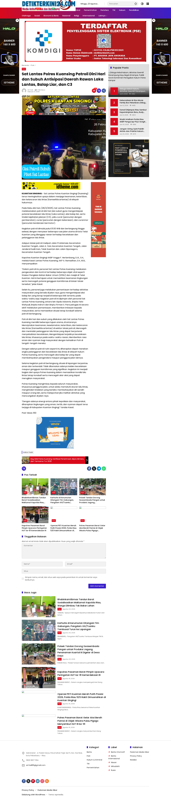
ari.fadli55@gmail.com (35, 765)
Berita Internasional (114, 757)
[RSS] (47, 781)
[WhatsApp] (104, 468)
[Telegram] (99, 468)
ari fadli (30, 90)
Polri (23, 69)
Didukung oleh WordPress (33, 794)
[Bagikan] (104, 91)
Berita (89, 752)
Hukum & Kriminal (94, 760)
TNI (88, 763)
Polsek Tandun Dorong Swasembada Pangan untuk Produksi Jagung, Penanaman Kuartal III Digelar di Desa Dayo (92, 500)
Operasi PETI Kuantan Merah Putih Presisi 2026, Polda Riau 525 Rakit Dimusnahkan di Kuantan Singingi (63, 528)
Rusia (113, 770)
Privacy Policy (136, 756)
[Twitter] (94, 468)
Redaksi (133, 760)
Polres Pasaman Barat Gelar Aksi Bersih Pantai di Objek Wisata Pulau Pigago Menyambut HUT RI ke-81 (92, 528)
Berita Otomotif (118, 752)
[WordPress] (38, 781)
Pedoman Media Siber (139, 752)
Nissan (114, 762)
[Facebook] (89, 468)
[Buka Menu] (147, 3)
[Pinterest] (33, 781)
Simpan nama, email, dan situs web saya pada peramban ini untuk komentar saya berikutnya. (61, 578)
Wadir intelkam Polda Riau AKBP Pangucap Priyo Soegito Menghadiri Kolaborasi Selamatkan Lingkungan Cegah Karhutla (133, 120)
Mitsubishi (115, 766)
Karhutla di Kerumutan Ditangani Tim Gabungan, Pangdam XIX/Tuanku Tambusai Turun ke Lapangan (62, 500)
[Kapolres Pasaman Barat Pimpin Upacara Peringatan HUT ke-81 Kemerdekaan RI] (35, 514)
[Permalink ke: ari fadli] (25, 90)
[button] (135, 4)
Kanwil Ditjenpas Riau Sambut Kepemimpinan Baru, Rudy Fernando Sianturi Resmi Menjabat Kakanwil (133, 111)
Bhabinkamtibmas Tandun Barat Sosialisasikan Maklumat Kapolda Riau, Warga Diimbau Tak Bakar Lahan (34, 500)
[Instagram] (42, 781)
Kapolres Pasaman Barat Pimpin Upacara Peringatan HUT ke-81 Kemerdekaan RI (34, 528)
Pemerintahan (93, 767)
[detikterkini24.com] (49, 3)
